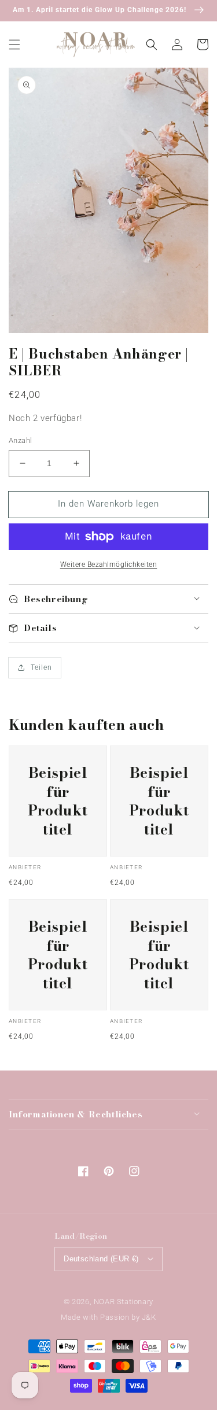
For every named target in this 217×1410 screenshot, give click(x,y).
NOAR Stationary (123, 1301)
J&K (149, 1317)
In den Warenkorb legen (108, 504)
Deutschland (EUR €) (101, 1258)
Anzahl (20, 440)
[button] (14, 44)
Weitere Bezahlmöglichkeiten (108, 564)
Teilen (41, 667)
